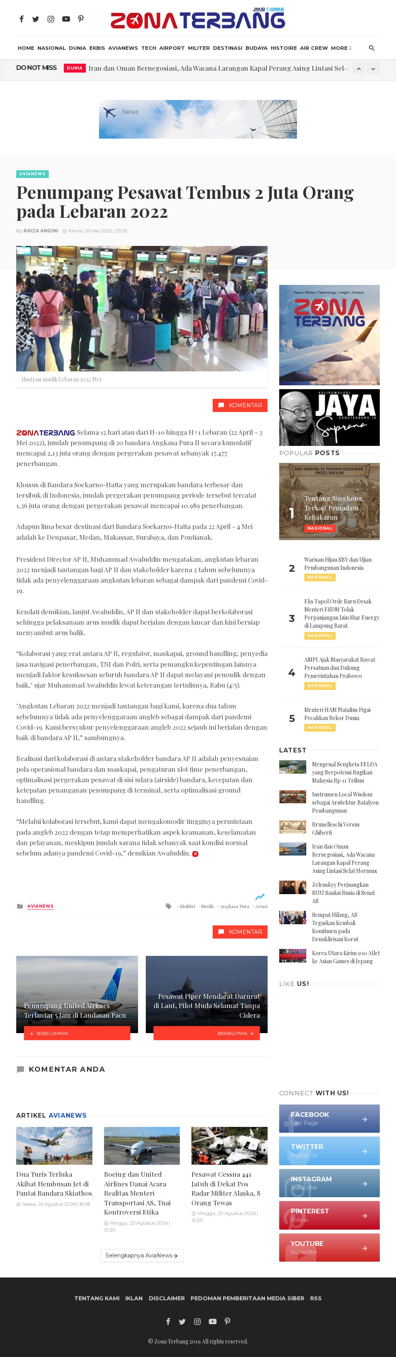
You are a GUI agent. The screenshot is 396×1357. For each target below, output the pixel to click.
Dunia (77, 48)
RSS (316, 1298)
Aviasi (261, 906)
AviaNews (123, 48)
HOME (26, 48)
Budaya (257, 48)
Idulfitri (187, 906)
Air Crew (314, 48)
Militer (199, 48)
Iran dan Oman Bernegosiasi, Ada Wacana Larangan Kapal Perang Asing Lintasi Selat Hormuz (233, 67)
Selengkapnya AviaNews (139, 1255)
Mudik (207, 906)
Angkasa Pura (234, 906)
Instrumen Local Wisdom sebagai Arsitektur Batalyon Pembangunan (345, 802)
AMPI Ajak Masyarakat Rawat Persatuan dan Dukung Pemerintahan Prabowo (339, 667)
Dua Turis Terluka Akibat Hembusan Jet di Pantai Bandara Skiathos (54, 1183)
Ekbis (97, 48)
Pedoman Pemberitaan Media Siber (247, 1298)
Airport (172, 48)
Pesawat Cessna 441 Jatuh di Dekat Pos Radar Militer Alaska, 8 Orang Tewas (226, 1188)
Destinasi (227, 48)
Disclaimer (167, 1298)
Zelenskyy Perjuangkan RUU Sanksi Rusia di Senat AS (343, 893)
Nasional (52, 48)
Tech (148, 48)
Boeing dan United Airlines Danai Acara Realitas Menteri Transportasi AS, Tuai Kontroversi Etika (137, 1192)
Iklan (134, 1298)
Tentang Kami (96, 1298)
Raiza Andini (41, 231)
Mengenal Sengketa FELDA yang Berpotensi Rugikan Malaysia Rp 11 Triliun (344, 772)
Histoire (284, 48)
